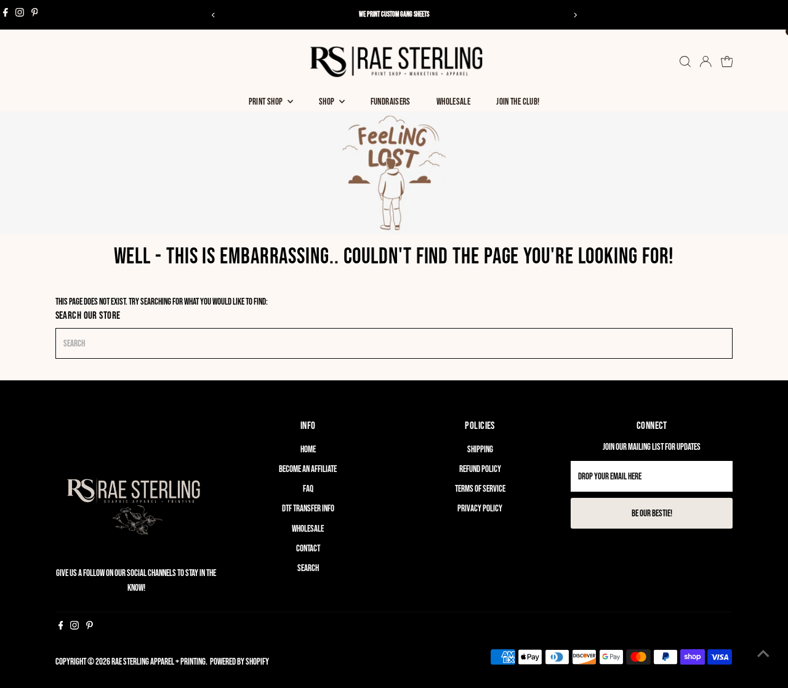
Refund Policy (480, 469)
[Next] (575, 15)
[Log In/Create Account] (705, 61)
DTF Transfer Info (308, 508)
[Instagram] (19, 15)
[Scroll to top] (763, 654)
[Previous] (213, 15)
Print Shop (266, 102)
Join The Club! (517, 102)
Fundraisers (391, 102)
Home (308, 449)
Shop (327, 102)
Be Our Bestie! (652, 513)
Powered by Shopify (239, 662)
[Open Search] (685, 61)
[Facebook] (5, 15)
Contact (308, 548)
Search (308, 568)
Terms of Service (480, 489)
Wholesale (453, 102)
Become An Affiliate (308, 469)
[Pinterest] (34, 15)
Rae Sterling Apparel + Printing (158, 662)
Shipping (480, 449)
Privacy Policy (479, 508)
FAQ (308, 489)
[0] (727, 61)
